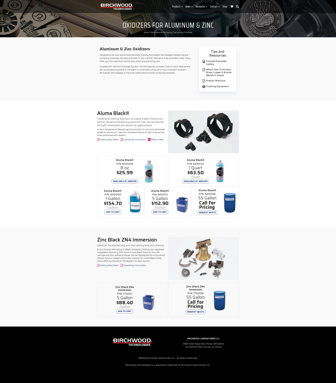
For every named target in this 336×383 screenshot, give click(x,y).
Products (176, 6)
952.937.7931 (195, 347)
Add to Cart (113, 212)
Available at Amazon (125, 181)
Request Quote (207, 212)
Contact (213, 6)
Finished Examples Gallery (216, 63)
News (188, 6)
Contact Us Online (213, 347)
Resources (200, 6)
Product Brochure (215, 80)
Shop (224, 6)
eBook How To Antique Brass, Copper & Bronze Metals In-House (219, 72)
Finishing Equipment (217, 86)
